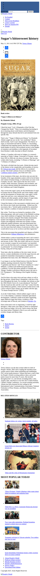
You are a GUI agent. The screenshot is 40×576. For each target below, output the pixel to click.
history (7, 326)
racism (7, 327)
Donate (7, 26)
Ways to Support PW (12, 24)
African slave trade (9, 169)
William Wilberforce (18, 234)
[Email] (22, 52)
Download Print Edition (12, 567)
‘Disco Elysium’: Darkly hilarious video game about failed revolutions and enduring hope (22, 492)
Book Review (9, 324)
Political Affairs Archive (13, 560)
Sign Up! (4, 33)
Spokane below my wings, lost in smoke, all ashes (21, 421)
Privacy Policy (9, 565)
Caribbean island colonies (9, 173)
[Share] (22, 47)
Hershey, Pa (32, 301)
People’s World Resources (13, 563)
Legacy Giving (10, 23)
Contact (7, 19)
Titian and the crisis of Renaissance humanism (20, 473)
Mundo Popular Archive (13, 562)
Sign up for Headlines (12, 21)
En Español (8, 17)
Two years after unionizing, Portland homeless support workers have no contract (20, 523)
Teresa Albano (27, 43)
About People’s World (12, 558)
